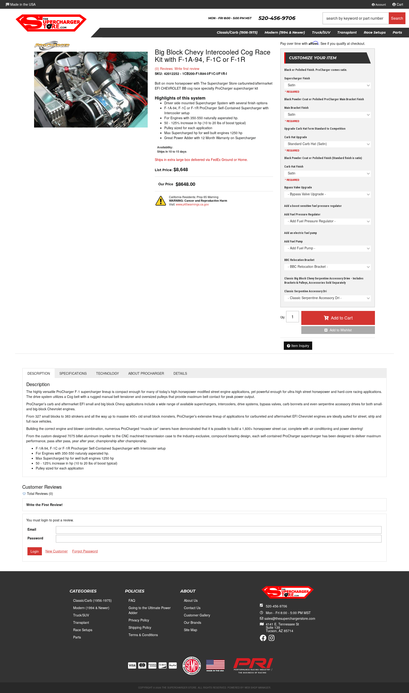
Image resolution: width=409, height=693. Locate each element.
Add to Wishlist (341, 330)
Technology (107, 373)
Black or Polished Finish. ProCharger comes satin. (315, 70)
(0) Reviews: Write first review (177, 68)
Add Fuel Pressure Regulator (302, 214)
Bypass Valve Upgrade (298, 187)
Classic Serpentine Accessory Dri (305, 291)
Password (35, 538)
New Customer (56, 551)
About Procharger (146, 373)
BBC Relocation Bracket (299, 260)
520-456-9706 (276, 606)
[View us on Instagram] (272, 639)
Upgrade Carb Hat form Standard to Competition (314, 128)
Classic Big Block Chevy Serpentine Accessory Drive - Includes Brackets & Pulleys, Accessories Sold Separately (323, 280)
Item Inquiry (300, 345)
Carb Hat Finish (293, 166)
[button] (364, 18)
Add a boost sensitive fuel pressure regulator (313, 206)
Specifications (73, 373)
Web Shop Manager (257, 687)
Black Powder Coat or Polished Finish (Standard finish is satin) (323, 158)
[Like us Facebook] (263, 639)
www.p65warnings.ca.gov (192, 204)
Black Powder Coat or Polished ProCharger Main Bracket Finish (324, 99)
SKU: (159, 73)
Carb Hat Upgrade (295, 137)
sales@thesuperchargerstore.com (289, 618)
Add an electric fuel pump (300, 233)
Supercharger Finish (297, 78)
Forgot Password (85, 551)
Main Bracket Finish (296, 107)
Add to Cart (342, 318)
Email (31, 529)
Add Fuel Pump (293, 241)
